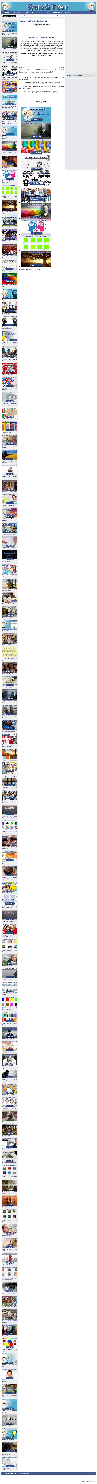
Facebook (36, 13)
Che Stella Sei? (6, 561)
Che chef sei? (6, 313)
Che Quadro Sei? (7, 617)
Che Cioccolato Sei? (8, 673)
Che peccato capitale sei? (9, 491)
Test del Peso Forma (8, 505)
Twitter (46, 13)
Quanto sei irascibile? (8, 1065)
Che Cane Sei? (6, 644)
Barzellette (57, 13)
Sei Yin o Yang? (6, 1425)
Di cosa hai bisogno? (8, 1206)
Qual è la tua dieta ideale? (9, 1052)
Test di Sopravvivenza (8, 534)
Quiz (27, 13)
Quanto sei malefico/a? (8, 1038)
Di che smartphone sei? (8, 731)
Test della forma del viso (9, 1108)
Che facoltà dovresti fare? (9, 226)
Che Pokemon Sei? (7, 892)
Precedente (23, 16)
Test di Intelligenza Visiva (9, 760)
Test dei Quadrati (7, 631)
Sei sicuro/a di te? (7, 374)
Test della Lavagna (7, 921)
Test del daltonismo (7, 92)
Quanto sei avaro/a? (7, 1235)
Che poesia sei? (6, 167)
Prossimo (61, 16)
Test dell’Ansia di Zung (8, 547)
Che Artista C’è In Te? (8, 1335)
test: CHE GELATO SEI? (9, 1307)
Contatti (68, 13)
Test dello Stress (7, 1149)
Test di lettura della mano (9, 418)
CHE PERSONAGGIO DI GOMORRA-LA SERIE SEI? (9, 359)
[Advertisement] (81, 43)
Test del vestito (6, 432)
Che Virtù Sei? (6, 1135)
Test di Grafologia (7, 271)
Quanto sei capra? (7, 965)
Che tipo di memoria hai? (9, 299)
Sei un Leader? (6, 1264)
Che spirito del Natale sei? (9, 1121)
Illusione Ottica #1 (7, 590)
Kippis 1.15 (93, 1481)
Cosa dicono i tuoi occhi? (9, 1293)
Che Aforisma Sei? (7, 687)
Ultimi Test (17, 13)
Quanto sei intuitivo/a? (8, 1439)
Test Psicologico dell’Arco (9, 787)
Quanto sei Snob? (7, 979)
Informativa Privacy (25, 1473)
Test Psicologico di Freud (9, 48)
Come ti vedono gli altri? (9, 1162)
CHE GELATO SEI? (7, 773)
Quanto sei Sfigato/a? (8, 1094)
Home (6, 13)
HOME (62, 67)
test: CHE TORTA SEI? (8, 603)
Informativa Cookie (10, 1473)
